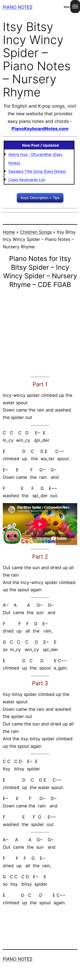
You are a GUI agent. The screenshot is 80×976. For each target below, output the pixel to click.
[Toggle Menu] (75, 6)
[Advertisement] (40, 333)
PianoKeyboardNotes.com (40, 128)
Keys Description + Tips (40, 198)
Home (9, 232)
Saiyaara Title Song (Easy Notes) (37, 171)
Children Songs (36, 232)
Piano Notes (17, 7)
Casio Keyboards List (26, 180)
